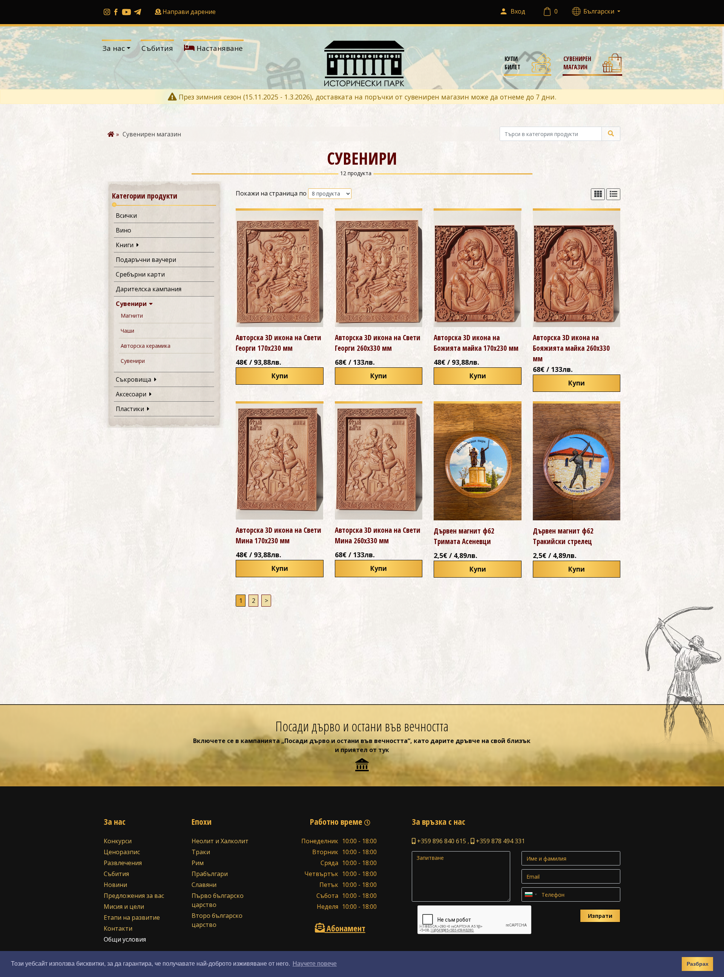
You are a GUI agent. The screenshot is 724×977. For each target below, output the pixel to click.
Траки (201, 852)
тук (383, 750)
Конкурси (118, 841)
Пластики (131, 409)
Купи (279, 376)
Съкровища (135, 379)
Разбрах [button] (698, 964)
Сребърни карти (140, 274)
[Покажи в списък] (613, 194)
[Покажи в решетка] (598, 194)
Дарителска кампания (148, 289)
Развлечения (123, 863)
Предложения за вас (134, 895)
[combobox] (530, 894)
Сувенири (133, 304)
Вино (123, 230)
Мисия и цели (124, 906)
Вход (518, 11)
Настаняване (219, 48)
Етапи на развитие (132, 917)
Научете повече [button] (315, 963)
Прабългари (210, 874)
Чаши (127, 330)
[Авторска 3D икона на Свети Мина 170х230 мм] (280, 462)
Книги (126, 245)
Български (599, 11)
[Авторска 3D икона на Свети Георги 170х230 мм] (280, 269)
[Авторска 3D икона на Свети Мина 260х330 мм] (379, 462)
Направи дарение (189, 12)
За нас (114, 48)
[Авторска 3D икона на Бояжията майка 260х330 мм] (577, 269)
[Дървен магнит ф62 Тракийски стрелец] (577, 462)
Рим (198, 863)
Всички (126, 215)
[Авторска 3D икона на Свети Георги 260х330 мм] (379, 269)
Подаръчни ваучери (146, 259)
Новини (115, 885)
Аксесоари (132, 394)
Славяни (204, 885)
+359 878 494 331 (499, 841)
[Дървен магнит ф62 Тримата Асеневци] (478, 462)
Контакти (118, 928)
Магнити (132, 315)
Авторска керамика (145, 345)
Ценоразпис (122, 852)
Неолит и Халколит (220, 841)
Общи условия (125, 939)
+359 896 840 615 (441, 841)
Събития (157, 48)
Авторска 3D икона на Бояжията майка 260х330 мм (571, 348)
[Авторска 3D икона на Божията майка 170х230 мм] (478, 269)
